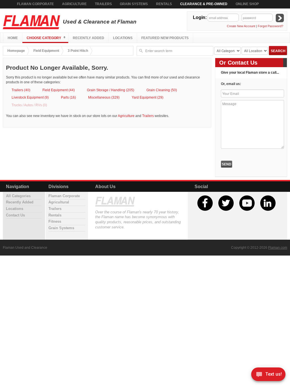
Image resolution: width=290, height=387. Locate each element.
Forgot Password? (270, 26)
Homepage (16, 50)
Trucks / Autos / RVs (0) (29, 105)
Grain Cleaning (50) (161, 90)
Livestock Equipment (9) (30, 97)
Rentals (164, 4)
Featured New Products (165, 38)
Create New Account (241, 26)
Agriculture (74, 4)
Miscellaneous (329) (104, 97)
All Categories (18, 196)
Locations (123, 38)
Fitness (54, 222)
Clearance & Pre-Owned (203, 4)
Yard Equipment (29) (147, 97)
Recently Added (88, 38)
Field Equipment (46, 50)
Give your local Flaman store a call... (250, 72)
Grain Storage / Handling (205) (110, 90)
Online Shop (247, 4)
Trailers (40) (21, 90)
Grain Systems (134, 4)
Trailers (103, 4)
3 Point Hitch (78, 50)
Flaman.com (277, 247)
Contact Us (15, 215)
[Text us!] (268, 375)
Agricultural (58, 202)
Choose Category (44, 38)
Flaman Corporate (35, 4)
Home (13, 38)
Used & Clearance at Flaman (99, 22)
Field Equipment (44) (58, 90)
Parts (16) (68, 97)
